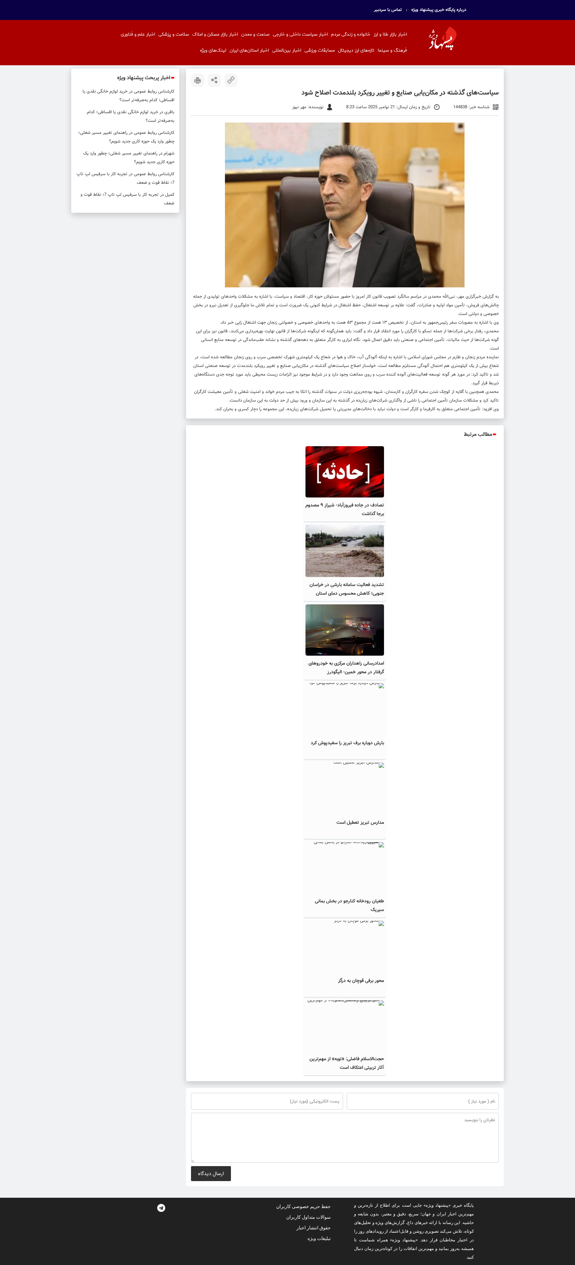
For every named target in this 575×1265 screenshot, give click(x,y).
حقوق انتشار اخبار (313, 1227)
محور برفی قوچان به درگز (361, 980)
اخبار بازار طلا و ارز (390, 34)
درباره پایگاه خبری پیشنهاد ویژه (438, 10)
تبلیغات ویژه (319, 1238)
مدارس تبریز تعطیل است (360, 822)
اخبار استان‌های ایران (249, 50)
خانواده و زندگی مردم (350, 34)
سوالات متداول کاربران (308, 1217)
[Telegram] (161, 1207)
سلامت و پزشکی (173, 34)
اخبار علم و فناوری (138, 34)
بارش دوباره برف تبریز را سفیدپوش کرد (347, 743)
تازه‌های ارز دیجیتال (356, 50)
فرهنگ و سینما (392, 50)
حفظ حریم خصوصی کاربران (303, 1206)
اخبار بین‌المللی (286, 50)
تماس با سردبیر (388, 10)
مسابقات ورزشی (319, 50)
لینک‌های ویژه (213, 50)
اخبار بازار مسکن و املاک (215, 34)
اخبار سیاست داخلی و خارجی (300, 34)
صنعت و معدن (255, 34)
